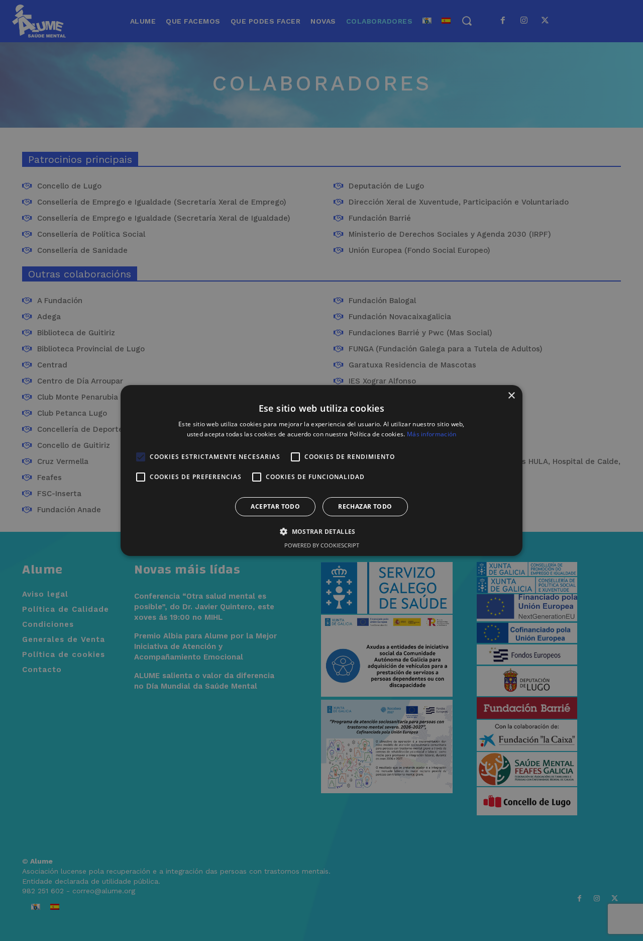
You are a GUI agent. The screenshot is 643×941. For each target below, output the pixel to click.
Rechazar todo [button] (365, 506)
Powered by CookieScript (321, 545)
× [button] (511, 396)
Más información (432, 434)
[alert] (321, 470)
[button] (321, 531)
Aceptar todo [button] (275, 506)
